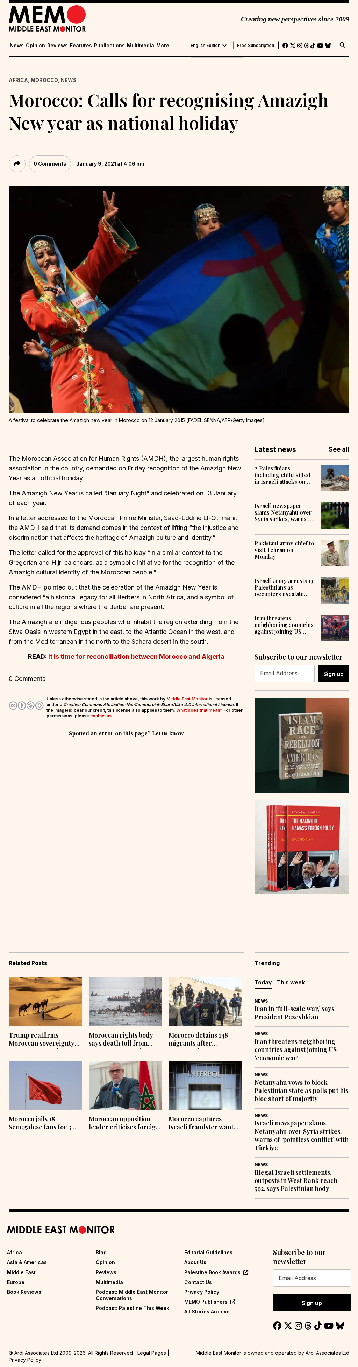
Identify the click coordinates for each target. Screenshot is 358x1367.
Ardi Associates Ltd (327, 1353)
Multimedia (140, 45)
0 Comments (50, 164)
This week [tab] (291, 982)
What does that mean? (199, 710)
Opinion (35, 45)
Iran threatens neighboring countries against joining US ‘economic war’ (284, 625)
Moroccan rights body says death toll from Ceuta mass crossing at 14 (122, 1040)
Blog (101, 1252)
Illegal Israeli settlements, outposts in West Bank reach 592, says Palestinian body (296, 1181)
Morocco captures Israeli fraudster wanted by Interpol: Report (205, 1123)
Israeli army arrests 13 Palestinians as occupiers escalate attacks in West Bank (284, 587)
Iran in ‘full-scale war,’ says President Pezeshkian (294, 1013)
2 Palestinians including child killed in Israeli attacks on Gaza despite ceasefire (284, 475)
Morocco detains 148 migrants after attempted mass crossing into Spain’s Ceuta (198, 1040)
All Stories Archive (207, 1311)
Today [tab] (263, 982)
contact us (101, 715)
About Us (195, 1262)
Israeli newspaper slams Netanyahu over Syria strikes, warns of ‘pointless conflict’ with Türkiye (285, 512)
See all (339, 449)
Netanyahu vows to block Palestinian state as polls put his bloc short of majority (301, 1091)
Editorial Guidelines (208, 1252)
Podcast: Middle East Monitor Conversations (132, 1295)
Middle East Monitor (187, 699)
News (17, 45)
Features (81, 45)
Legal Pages (151, 1353)
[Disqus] (126, 834)
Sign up (333, 673)
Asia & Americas (27, 1262)
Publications (109, 45)
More (162, 45)
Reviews (57, 45)
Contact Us (198, 1282)
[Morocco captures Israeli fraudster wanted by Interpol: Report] (205, 1085)
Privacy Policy (201, 1292)
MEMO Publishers (206, 1302)
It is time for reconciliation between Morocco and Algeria (136, 656)
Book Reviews (24, 1292)
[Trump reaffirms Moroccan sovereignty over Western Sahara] (45, 1001)
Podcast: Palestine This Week (132, 1308)
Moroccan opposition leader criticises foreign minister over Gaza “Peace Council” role (124, 1123)
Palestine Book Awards (212, 1272)
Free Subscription (255, 45)
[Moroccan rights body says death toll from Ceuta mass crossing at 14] (125, 1001)
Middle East (21, 1272)
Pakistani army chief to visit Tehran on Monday (284, 550)
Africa (18, 80)
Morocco (44, 80)
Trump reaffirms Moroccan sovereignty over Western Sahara (41, 1040)
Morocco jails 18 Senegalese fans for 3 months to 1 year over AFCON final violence (40, 1123)
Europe (15, 1282)
